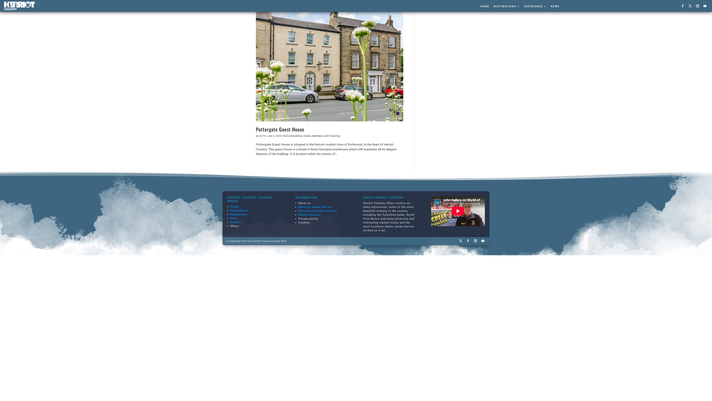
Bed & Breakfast (292, 135)
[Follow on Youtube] (705, 6)
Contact (235, 222)
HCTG (262, 135)
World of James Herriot (314, 207)
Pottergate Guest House (280, 129)
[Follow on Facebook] (683, 6)
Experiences (238, 214)
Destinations (504, 6)
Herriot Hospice (309, 214)
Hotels (307, 135)
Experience (533, 6)
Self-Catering (332, 135)
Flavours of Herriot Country (317, 211)
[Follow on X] (690, 6)
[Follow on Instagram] (698, 6)
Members (317, 135)
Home (484, 6)
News (555, 6)
